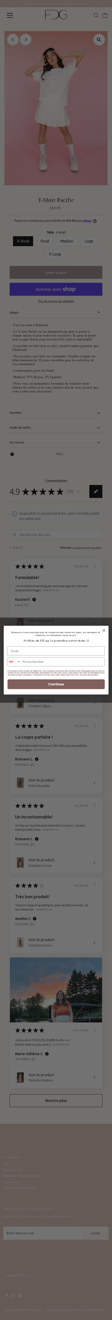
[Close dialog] (104, 630)
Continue (56, 684)
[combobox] (14, 661)
